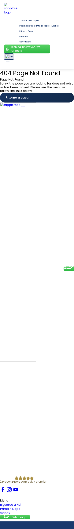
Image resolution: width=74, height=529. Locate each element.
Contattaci (25, 41)
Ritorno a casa (17, 97)
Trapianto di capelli (29, 20)
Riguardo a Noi (10, 504)
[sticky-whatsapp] (69, 269)
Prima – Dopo (26, 31)
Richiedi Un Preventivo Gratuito (25, 49)
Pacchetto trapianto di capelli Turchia (39, 25)
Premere (23, 36)
